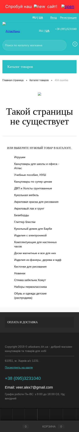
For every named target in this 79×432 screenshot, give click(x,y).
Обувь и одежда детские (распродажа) (30, 295)
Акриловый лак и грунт (29, 208)
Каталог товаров (20, 67)
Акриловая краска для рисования (36, 201)
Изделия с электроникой (30, 235)
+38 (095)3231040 (66, 29)
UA (41, 17)
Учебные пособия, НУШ (30, 174)
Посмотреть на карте (19, 367)
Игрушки (19, 157)
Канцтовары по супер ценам (33, 181)
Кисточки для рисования (30, 266)
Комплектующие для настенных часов (35, 244)
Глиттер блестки (24, 222)
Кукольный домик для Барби (33, 228)
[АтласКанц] (14, 31)
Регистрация (68, 17)
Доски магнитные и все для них (35, 253)
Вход (53, 17)
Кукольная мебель (26, 195)
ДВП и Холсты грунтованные (33, 188)
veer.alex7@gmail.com (34, 387)
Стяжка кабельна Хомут (30, 280)
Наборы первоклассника (30, 286)
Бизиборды (21, 215)
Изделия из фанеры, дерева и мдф (37, 259)
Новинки (19, 273)
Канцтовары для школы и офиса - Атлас (36, 166)
